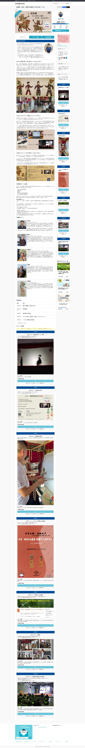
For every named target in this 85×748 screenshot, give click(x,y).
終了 (35, 381)
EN (54, 0)
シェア (64, 7)
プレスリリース (58, 741)
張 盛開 (59, 18)
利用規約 (26, 741)
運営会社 (66, 741)
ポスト (68, 7)
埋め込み (59, 7)
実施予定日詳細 (21, 378)
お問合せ (50, 741)
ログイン (62, 3)
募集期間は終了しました (60, 30)
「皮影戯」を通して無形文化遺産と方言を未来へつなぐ (30, 7)
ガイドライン (34, 741)
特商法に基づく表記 (18, 741)
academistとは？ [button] (56, 3)
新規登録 (67, 3)
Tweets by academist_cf (42, 727)
